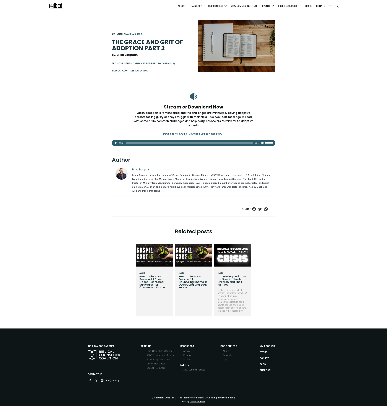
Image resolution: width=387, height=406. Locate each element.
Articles (186, 351)
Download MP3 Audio (175, 133)
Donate (320, 6)
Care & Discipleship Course (159, 351)
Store (308, 6)
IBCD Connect (215, 6)
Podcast (187, 355)
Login (225, 359)
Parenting (141, 70)
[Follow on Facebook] (90, 380)
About (181, 6)
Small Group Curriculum (158, 359)
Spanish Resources (156, 368)
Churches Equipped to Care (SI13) (154, 63)
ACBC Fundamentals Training (160, 355)
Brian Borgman (141, 169)
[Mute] (262, 142)
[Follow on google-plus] (108, 380)
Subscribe (228, 355)
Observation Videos (156, 363)
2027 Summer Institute (244, 6)
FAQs (263, 364)
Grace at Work (197, 401)
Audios (186, 359)
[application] (193, 143)
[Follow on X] (96, 380)
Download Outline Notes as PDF (206, 133)
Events (184, 365)
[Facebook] (254, 209)
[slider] (269, 142)
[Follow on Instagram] (102, 380)
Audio (129, 34)
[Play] (115, 142)
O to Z (138, 34)
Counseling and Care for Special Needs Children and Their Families (232, 280)
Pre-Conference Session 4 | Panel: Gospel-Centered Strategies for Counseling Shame (152, 282)
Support (265, 370)
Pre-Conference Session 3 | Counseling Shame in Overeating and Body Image (193, 282)
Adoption (128, 70)
